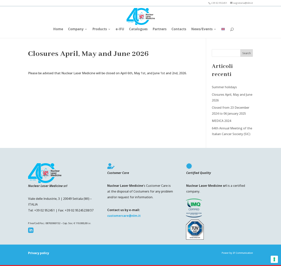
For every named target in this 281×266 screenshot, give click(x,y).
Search (246, 53)
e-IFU (120, 29)
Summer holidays (224, 87)
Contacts (178, 29)
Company (76, 29)
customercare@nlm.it (124, 216)
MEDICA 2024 (221, 121)
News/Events (202, 29)
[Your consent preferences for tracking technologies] (274, 259)
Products (99, 29)
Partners (159, 29)
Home (58, 29)
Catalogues (138, 29)
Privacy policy (38, 253)
